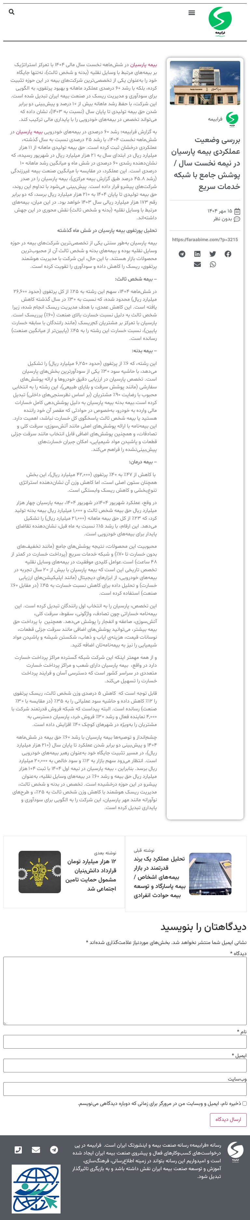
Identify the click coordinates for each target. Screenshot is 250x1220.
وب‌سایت (237, 1079)
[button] (191, 12)
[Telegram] (54, 1150)
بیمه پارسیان (143, 64)
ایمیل (239, 1056)
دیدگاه (238, 954)
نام (242, 1032)
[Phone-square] (18, 1150)
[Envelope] (36, 1150)
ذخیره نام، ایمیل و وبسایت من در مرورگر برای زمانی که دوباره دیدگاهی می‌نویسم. (159, 1104)
